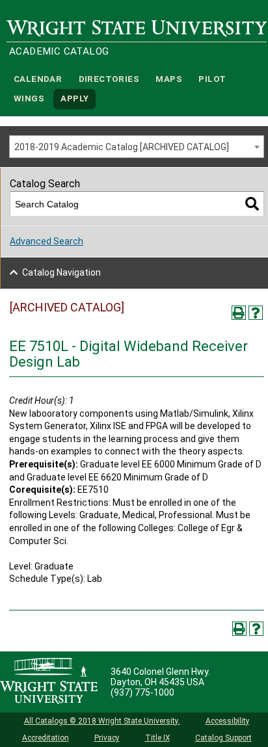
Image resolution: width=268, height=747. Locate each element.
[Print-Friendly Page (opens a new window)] (239, 313)
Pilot (212, 79)
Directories (109, 79)
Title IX (157, 737)
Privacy (107, 737)
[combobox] (136, 146)
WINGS (29, 99)
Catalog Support (223, 737)
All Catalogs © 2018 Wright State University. (102, 721)
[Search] (252, 203)
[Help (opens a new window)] (255, 313)
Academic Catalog (59, 51)
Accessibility (228, 721)
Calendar (38, 79)
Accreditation (45, 737)
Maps (168, 79)
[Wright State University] (49, 682)
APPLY (74, 99)
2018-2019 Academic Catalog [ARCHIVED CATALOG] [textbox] (121, 147)
